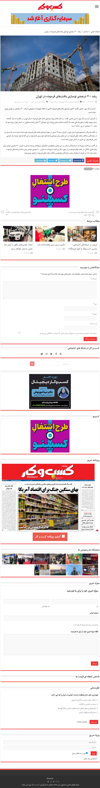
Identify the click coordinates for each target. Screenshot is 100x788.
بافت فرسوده (88, 169)
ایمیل (94, 314)
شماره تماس (94, 613)
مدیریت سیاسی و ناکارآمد (87, 704)
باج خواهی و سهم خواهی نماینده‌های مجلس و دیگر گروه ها (77, 708)
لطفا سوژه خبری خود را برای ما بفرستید (84, 631)
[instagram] (47, 354)
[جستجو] (32, 364)
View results (82, 722)
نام (95, 304)
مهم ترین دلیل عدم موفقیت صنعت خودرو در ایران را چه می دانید (74, 694)
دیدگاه (94, 279)
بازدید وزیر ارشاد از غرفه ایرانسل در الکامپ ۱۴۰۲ (18, 212)
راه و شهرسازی (63, 102)
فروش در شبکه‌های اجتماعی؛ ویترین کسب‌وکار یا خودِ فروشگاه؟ (82, 247)
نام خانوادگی (46, 606)
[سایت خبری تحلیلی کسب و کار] (50, 6)
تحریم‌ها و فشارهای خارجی (87, 712)
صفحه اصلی (95, 31)
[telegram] (41, 354)
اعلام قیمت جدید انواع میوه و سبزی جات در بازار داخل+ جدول (81, 212)
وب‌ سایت (93, 323)
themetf (50, 778)
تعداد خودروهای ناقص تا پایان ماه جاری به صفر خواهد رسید (18, 247)
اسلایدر (86, 31)
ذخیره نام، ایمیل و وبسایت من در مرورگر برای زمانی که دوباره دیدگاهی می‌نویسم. (68, 333)
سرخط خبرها (54, 102)
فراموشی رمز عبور (90, 758)
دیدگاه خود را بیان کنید (38, 102)
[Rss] (61, 354)
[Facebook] (56, 354)
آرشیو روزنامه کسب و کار (47, 536)
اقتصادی (71, 102)
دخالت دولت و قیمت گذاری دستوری (83, 700)
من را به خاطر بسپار (79, 753)
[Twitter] (51, 354)
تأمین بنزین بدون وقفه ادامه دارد (51, 245)
